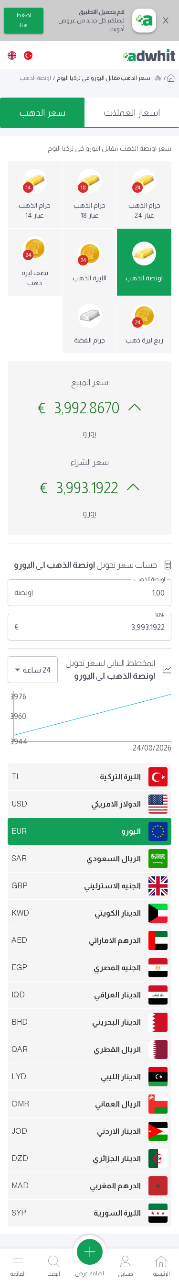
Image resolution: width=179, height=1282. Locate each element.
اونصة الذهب (149, 579)
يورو (160, 613)
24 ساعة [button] (37, 670)
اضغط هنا (24, 20)
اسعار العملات (132, 112)
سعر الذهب (42, 112)
